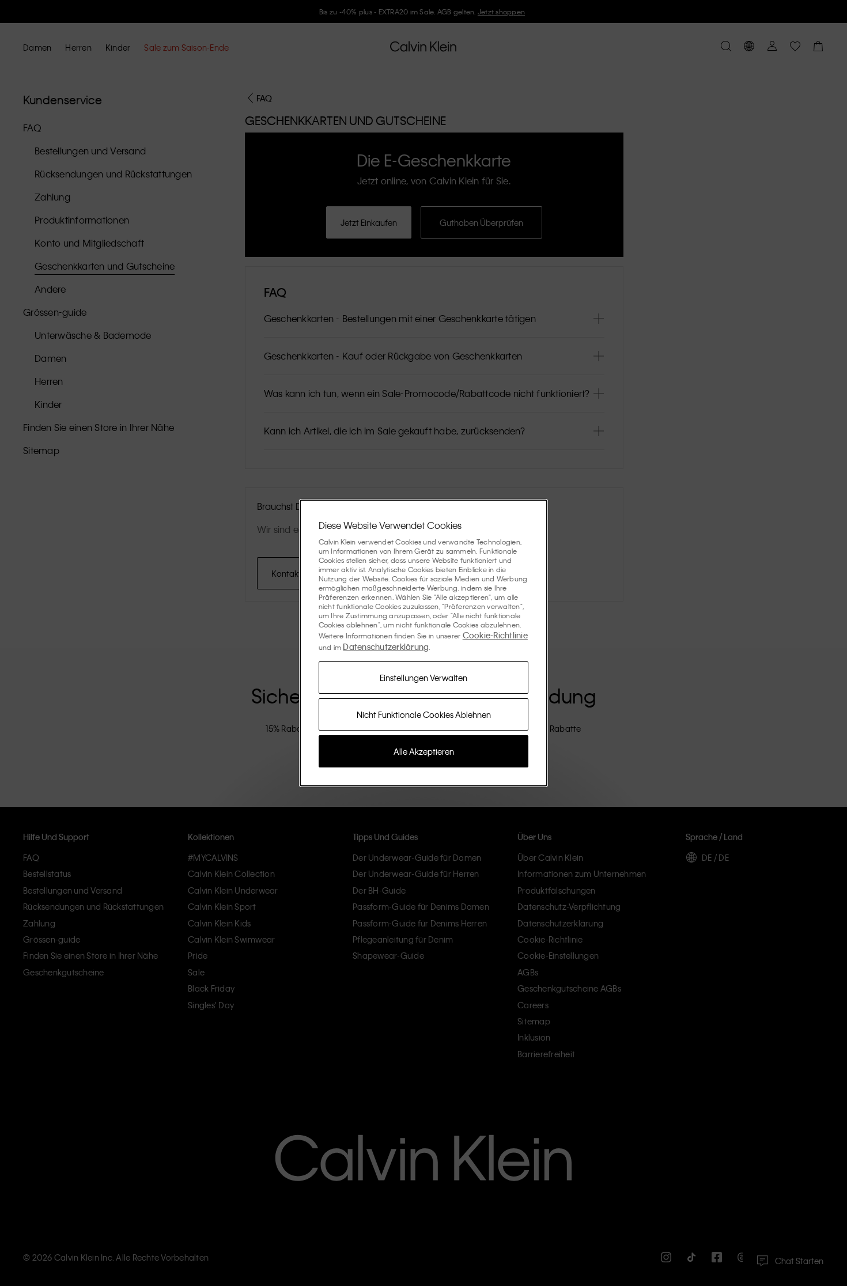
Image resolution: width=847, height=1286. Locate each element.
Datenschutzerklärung (386, 646)
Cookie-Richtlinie (495, 635)
